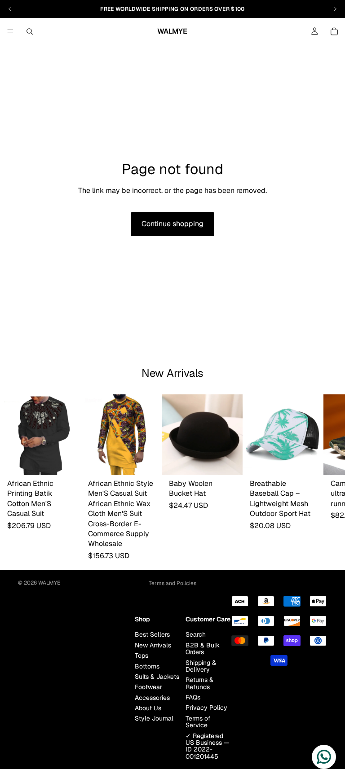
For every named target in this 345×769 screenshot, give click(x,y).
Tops (141, 655)
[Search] (30, 31)
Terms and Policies (172, 583)
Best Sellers (152, 634)
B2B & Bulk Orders (203, 648)
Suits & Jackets (157, 677)
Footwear (148, 687)
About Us (148, 708)
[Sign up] (125, 615)
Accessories (152, 698)
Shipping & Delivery (201, 666)
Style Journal (154, 719)
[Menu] (10, 31)
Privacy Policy (206, 708)
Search (196, 634)
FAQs (193, 697)
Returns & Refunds (199, 683)
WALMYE (49, 582)
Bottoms (147, 666)
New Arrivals (153, 645)
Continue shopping (172, 223)
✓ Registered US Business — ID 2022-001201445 (208, 746)
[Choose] (67, 461)
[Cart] (334, 31)
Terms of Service (198, 721)
